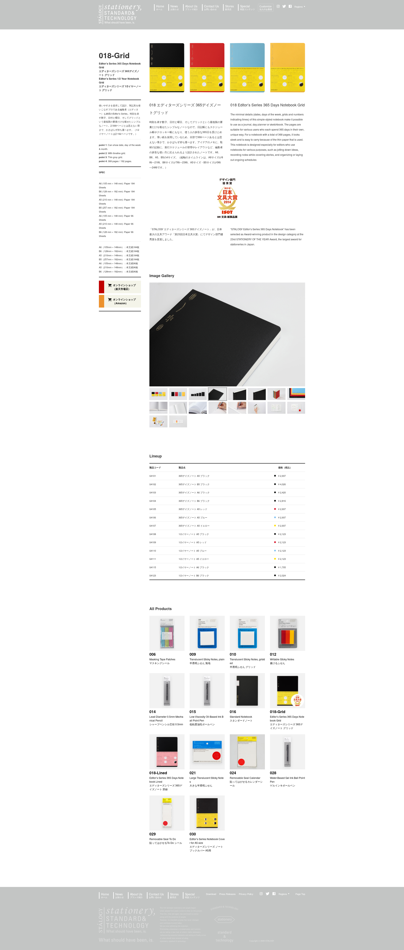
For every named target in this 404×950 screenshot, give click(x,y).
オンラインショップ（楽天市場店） (124, 287)
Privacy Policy (246, 894)
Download (211, 894)
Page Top (300, 894)
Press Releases (227, 894)
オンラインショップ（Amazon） (124, 301)
